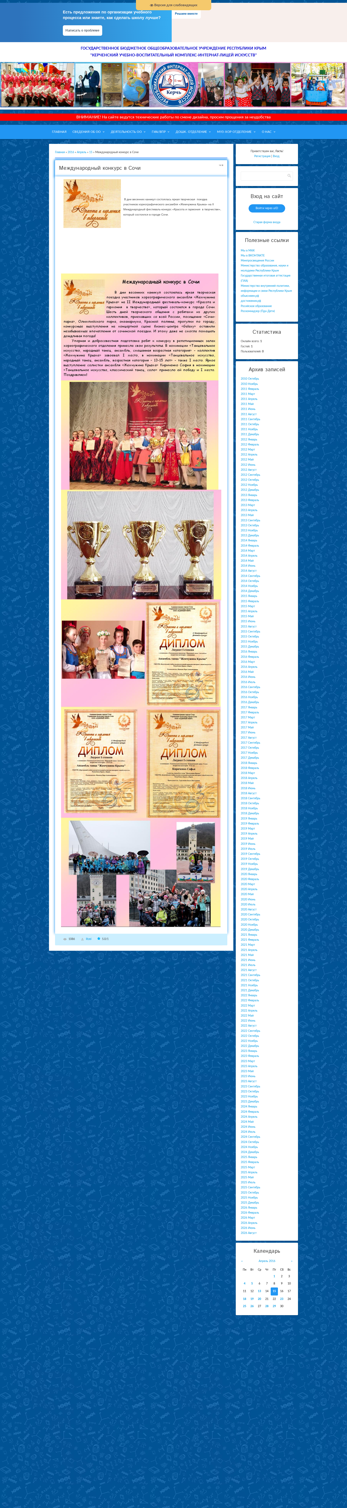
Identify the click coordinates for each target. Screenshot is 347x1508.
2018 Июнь (248, 788)
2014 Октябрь (250, 581)
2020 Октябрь (250, 919)
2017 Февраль (250, 712)
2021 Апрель (249, 950)
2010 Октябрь (250, 378)
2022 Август (249, 1025)
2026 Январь (249, 1207)
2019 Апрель (249, 833)
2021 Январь (249, 934)
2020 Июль (248, 904)
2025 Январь (249, 1157)
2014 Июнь (248, 565)
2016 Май (247, 672)
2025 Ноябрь (249, 1197)
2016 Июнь (248, 677)
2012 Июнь (248, 465)
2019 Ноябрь (249, 864)
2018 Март (248, 773)
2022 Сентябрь (250, 1031)
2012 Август (249, 470)
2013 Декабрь (250, 535)
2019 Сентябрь (250, 854)
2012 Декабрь (250, 490)
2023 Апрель (249, 1066)
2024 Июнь (248, 1127)
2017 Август (249, 737)
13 (259, 1291)
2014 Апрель (249, 555)
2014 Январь (249, 540)
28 (266, 1306)
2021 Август (249, 970)
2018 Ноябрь (249, 808)
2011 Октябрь (250, 424)
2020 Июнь (248, 899)
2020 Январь (249, 874)
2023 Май (247, 1071)
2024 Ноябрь (249, 1147)
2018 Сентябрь (250, 798)
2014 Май (247, 560)
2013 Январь (249, 495)
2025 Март (248, 1167)
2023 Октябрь (250, 1091)
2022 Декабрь (250, 1046)
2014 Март (248, 550)
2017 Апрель (249, 722)
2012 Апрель (249, 454)
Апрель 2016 (267, 1261)
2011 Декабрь (250, 434)
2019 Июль (248, 849)
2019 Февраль (250, 823)
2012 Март (248, 449)
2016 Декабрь (250, 702)
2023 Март (248, 1061)
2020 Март (248, 884)
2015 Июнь (248, 621)
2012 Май (247, 459)
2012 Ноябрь (249, 485)
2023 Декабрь (250, 1101)
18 (244, 1299)
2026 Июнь (248, 1228)
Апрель (81, 152)
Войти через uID (267, 208)
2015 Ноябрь (249, 641)
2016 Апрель (249, 667)
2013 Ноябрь (249, 530)
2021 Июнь (248, 960)
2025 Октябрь (250, 1192)
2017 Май (247, 727)
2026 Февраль (250, 1212)
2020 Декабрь (250, 929)
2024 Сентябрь (250, 1137)
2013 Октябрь (250, 525)
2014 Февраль (250, 545)
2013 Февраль (250, 500)
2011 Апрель (249, 399)
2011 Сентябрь (250, 419)
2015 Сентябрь (250, 631)
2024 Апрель (249, 1116)
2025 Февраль (250, 1162)
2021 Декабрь (250, 990)
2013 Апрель (249, 510)
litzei (88, 939)
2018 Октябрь (250, 803)
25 (244, 1306)
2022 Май (247, 1015)
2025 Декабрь (250, 1202)
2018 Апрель (249, 778)
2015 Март (248, 606)
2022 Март (248, 1005)
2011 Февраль (250, 389)
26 (252, 1306)
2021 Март (248, 945)
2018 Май (247, 783)
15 (90, 152)
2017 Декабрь (250, 758)
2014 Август (249, 570)
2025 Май (247, 1177)
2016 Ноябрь (249, 697)
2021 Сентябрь (250, 975)
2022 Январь (249, 995)
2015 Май (247, 616)
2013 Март (248, 505)
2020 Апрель (249, 889)
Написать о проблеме (82, 30)
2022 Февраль (250, 1000)
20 (259, 1299)
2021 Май (247, 955)
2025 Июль (248, 1182)
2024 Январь (249, 1106)
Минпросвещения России (257, 260)
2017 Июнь (248, 732)
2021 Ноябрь (249, 985)
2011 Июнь (248, 409)
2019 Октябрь (250, 859)
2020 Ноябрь (249, 924)
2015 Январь (249, 596)
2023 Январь (249, 1051)
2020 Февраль (250, 879)
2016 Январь (249, 651)
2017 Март (248, 717)
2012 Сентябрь (250, 475)
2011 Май (247, 404)
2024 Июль (248, 1132)
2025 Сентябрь (250, 1187)
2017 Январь (249, 707)
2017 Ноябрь (249, 752)
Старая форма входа (266, 222)
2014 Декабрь (250, 591)
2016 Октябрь (250, 692)
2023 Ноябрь (249, 1096)
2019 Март (248, 828)
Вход (276, 156)
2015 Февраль (250, 601)
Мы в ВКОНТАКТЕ (253, 255)
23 (281, 1299)
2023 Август (249, 1081)
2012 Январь (249, 439)
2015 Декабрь (250, 646)
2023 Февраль (250, 1056)
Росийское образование (256, 306)
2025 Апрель (249, 1172)
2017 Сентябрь (250, 742)
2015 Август (249, 626)
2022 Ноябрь (249, 1041)
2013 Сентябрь (250, 520)
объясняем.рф (250, 296)
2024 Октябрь (250, 1142)
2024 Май (247, 1122)
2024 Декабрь (250, 1152)
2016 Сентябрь (250, 687)
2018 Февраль (250, 768)
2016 (71, 152)
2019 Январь (249, 818)
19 (252, 1299)
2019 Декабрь (250, 869)
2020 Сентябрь (250, 914)
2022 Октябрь (250, 1036)
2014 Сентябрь (250, 576)
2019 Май (247, 838)
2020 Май (247, 894)
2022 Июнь (248, 1020)
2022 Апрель (249, 1010)
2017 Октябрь (250, 747)
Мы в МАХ (248, 250)
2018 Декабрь (250, 813)
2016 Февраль (250, 657)
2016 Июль (248, 682)
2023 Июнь (248, 1076)
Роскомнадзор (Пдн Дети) (258, 311)
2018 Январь (249, 763)
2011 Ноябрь (249, 429)
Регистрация (262, 156)
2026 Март (248, 1217)
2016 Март (248, 662)
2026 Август (249, 1233)
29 (274, 1306)
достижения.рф (251, 301)
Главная (60, 152)
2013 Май (247, 515)
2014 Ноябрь (249, 586)
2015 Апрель (249, 611)
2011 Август (249, 414)
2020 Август (249, 909)
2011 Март (248, 394)
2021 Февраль (250, 940)
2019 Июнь (248, 844)
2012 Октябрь (250, 480)
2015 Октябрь (250, 636)
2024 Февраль (250, 1111)
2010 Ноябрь (249, 384)
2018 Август (249, 793)
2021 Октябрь (250, 980)
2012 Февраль (250, 444)
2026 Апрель (249, 1223)
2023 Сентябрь (250, 1086)
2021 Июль (248, 965)
